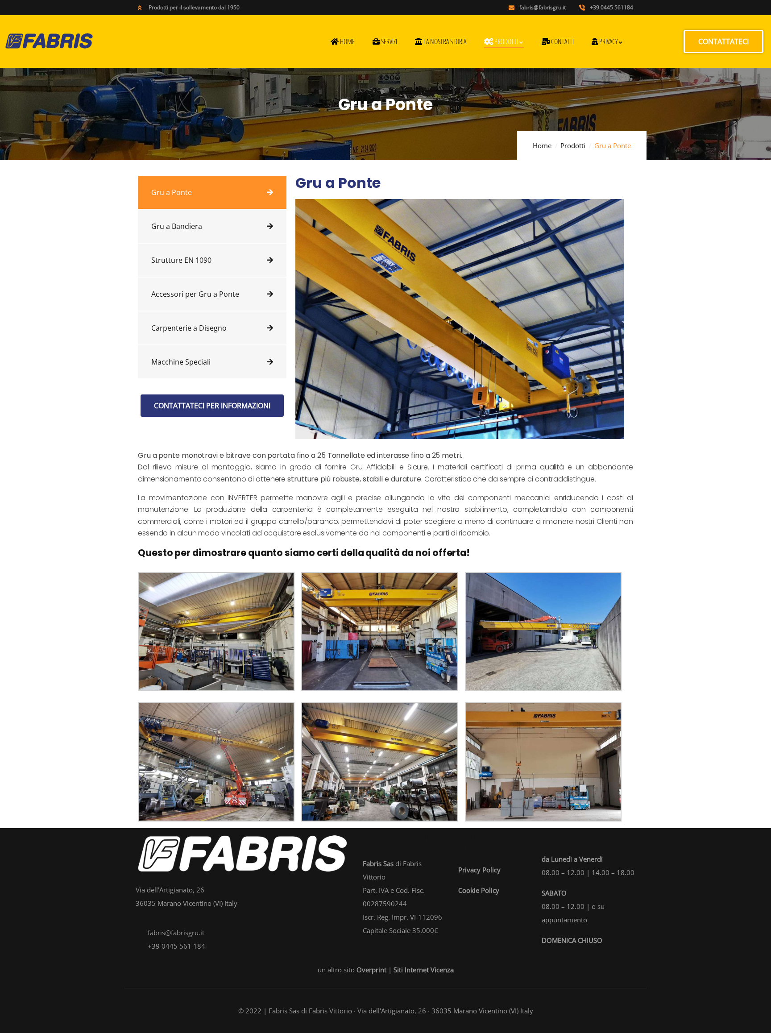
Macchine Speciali (181, 362)
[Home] (49, 41)
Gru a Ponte (171, 192)
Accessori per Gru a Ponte (195, 294)
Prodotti (572, 145)
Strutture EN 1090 (181, 260)
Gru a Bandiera (176, 226)
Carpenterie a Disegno (189, 328)
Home (542, 145)
